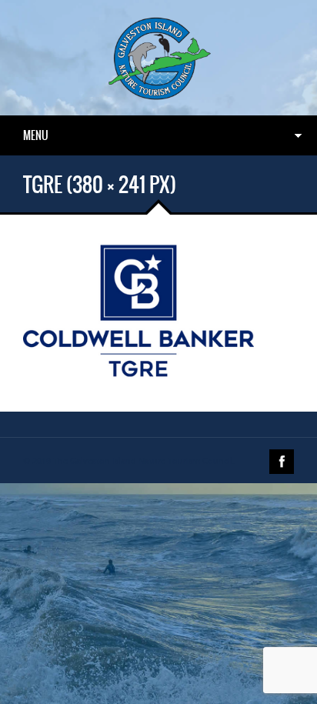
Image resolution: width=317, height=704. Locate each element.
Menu (35, 135)
